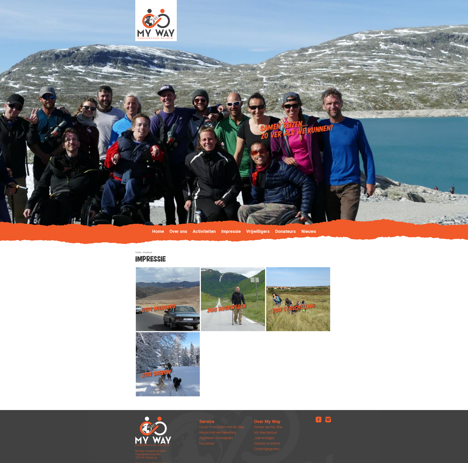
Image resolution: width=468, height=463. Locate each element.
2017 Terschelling (293, 308)
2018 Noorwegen (226, 308)
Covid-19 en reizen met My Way (221, 427)
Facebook (318, 419)
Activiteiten (204, 231)
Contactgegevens (266, 449)
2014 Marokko (159, 308)
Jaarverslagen (264, 438)
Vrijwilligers (258, 231)
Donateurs (285, 231)
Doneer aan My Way (268, 427)
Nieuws (308, 231)
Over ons (178, 231)
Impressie (231, 231)
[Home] (156, 20)
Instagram (328, 419)
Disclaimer (206, 443)
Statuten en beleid (267, 443)
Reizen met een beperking (217, 432)
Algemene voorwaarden (216, 438)
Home (138, 252)
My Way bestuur (265, 432)
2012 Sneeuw (156, 373)
